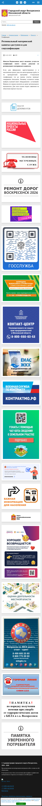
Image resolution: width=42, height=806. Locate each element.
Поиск (36, 22)
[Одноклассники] (21, 2)
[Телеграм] (24, 2)
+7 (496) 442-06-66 (8, 788)
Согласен (21, 803)
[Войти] (3, 2)
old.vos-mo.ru (11, 25)
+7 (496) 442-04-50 (8, 786)
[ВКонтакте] (17, 2)
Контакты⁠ (5, 791)
